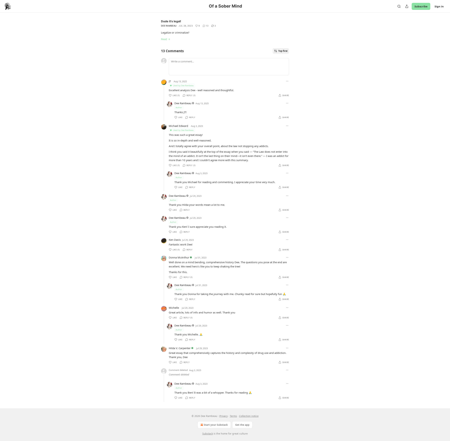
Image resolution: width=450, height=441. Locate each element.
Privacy (223, 416)
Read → (165, 39)
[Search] (399, 6)
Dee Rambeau (168, 25)
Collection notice (249, 416)
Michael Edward (178, 126)
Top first (283, 51)
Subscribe (421, 6)
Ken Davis (175, 239)
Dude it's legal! (171, 21)
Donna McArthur (179, 257)
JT (170, 81)
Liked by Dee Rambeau (183, 85)
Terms (233, 416)
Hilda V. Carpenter (180, 348)
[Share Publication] (406, 6)
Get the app (242, 424)
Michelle (174, 307)
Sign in (439, 6)
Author (179, 107)
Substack (207, 433)
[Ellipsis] (287, 81)
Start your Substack (216, 424)
